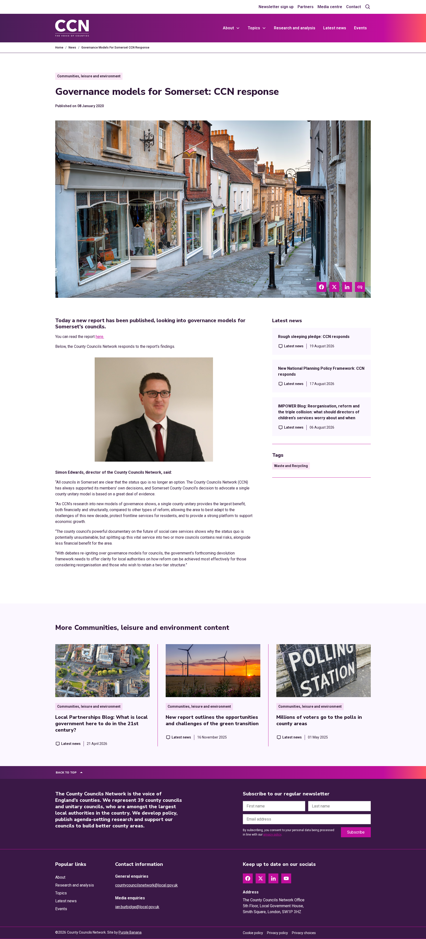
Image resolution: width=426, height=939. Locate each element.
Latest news (334, 28)
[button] (231, 28)
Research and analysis (294, 28)
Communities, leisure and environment (89, 76)
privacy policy (272, 834)
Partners (306, 6)
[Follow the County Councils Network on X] (261, 878)
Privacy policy (277, 933)
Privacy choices (304, 933)
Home (59, 47)
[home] (72, 28)
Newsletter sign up (276, 6)
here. (100, 336)
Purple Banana (130, 932)
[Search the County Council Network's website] (368, 7)
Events (360, 28)
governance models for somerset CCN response (115, 47)
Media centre (330, 6)
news (72, 47)
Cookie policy (253, 933)
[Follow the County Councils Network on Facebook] (248, 878)
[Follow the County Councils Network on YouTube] (286, 878)
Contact (353, 6)
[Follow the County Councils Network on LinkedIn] (273, 878)
